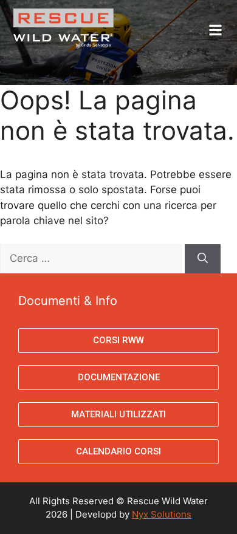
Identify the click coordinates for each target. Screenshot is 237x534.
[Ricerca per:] (92, 258)
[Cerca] (203, 258)
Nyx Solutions (161, 514)
